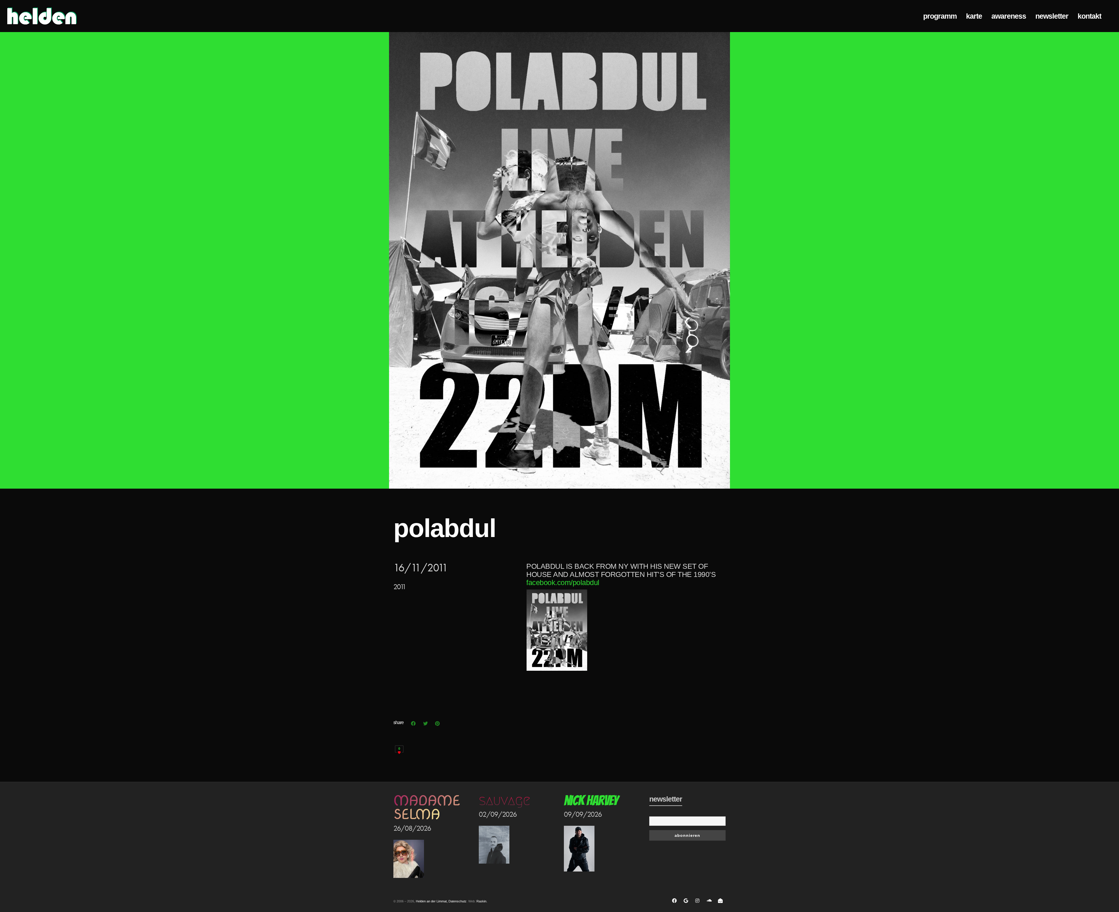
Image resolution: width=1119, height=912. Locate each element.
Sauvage (504, 800)
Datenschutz (457, 901)
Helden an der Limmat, (432, 901)
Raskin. (481, 901)
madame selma (426, 807)
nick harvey (591, 800)
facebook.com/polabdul (562, 582)
